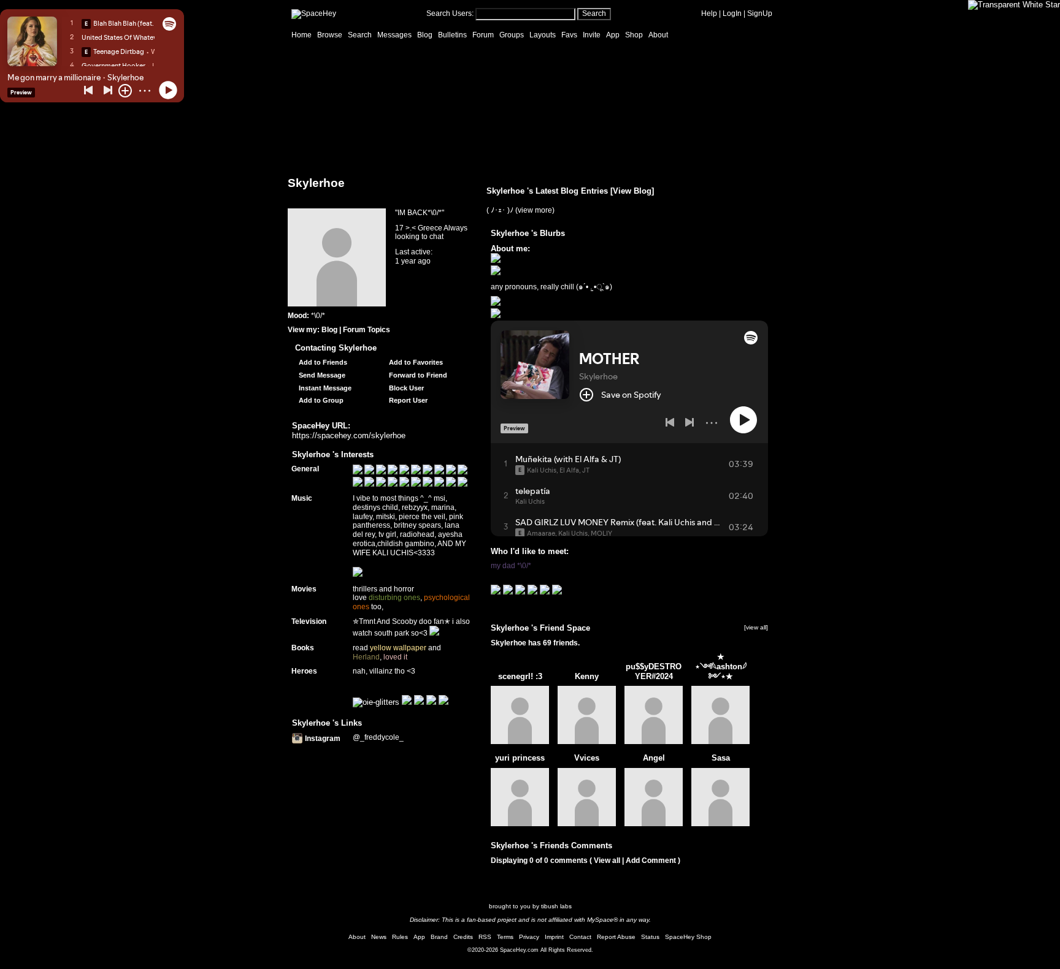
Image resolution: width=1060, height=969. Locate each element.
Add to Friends (322, 362)
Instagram (321, 738)
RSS (484, 936)
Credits (463, 936)
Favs (569, 35)
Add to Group (320, 400)
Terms (505, 936)
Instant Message (324, 388)
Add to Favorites (415, 362)
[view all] (756, 627)
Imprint (554, 936)
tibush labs (556, 906)
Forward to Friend (417, 375)
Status (650, 936)
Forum (483, 35)
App (613, 35)
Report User (407, 400)
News (378, 936)
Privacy (529, 936)
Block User (405, 388)
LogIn (732, 13)
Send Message (321, 375)
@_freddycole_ (378, 737)
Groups (511, 35)
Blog (424, 35)
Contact (580, 936)
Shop (634, 35)
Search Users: (450, 13)
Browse (329, 35)
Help (709, 13)
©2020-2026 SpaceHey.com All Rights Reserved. (530, 950)
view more (535, 210)
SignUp (759, 13)
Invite (592, 35)
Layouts (542, 35)
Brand (439, 936)
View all (607, 860)
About (658, 35)
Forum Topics (366, 329)
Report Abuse (616, 936)
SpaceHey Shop (688, 936)
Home (301, 35)
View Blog (632, 191)
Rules (400, 936)
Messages (394, 35)
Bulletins (452, 35)
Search (594, 13)
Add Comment (651, 860)
